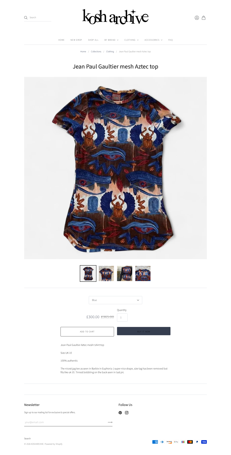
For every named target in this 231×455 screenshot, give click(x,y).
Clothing (129, 40)
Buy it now (143, 331)
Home (61, 40)
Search (27, 438)
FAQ (170, 40)
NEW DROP (76, 40)
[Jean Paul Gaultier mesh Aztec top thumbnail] (88, 273)
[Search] (26, 17)
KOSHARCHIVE (37, 444)
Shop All (93, 40)
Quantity (121, 310)
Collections (96, 51)
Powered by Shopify (53, 444)
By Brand (110, 40)
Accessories (152, 40)
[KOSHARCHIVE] (115, 17)
